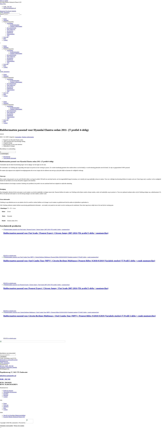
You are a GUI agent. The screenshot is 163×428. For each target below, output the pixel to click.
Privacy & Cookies (19, 425)
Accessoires (10, 31)
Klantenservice (4, 361)
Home (5, 18)
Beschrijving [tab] (6, 156)
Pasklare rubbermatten (16, 26)
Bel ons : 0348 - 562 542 (6, 366)
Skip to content (4, 0)
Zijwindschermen (11, 28)
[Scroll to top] (0, 427)
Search (2, 14)
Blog (4, 38)
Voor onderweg (11, 29)
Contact (5, 40)
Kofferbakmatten (14, 25)
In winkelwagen (4, 153)
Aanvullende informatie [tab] (9, 158)
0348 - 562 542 (5, 379)
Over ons (5, 37)
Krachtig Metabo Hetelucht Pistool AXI (14, 417)
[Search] (20, 14)
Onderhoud (10, 32)
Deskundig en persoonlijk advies (8, 359)
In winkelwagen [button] (11, 255)
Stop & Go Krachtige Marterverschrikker (14, 415)
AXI (8, 35)
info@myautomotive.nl (8, 376)
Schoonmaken (10, 34)
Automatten (10, 23)
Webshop (5, 20)
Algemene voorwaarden (6, 425)
